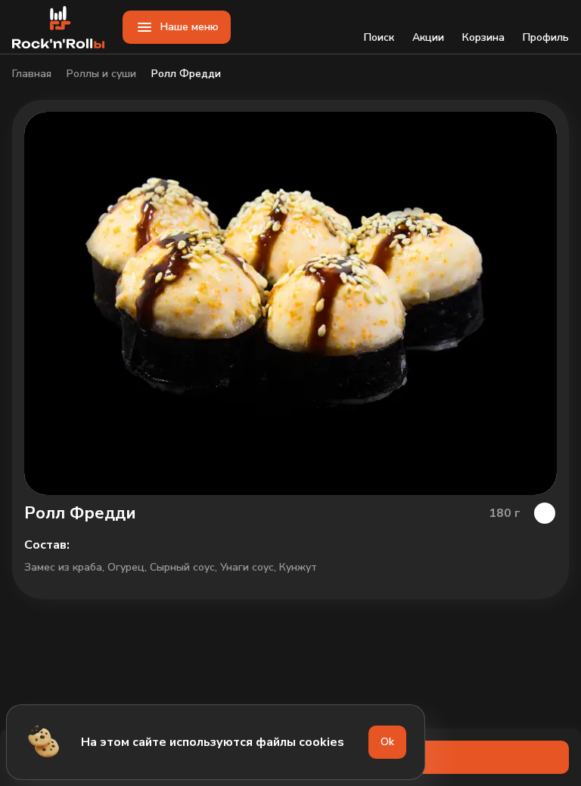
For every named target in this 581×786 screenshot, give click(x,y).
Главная (31, 74)
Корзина (483, 37)
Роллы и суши (101, 74)
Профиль (546, 37)
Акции (428, 37)
